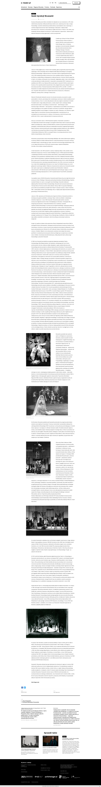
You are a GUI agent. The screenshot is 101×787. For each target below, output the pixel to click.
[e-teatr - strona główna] (26, 3)
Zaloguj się (76, 2)
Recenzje (30, 7)
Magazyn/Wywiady (39, 7)
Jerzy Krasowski (26, 701)
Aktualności (24, 7)
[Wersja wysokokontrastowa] (52, 2)
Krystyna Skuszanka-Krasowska (30, 702)
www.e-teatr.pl (23, 769)
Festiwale (52, 7)
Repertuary (59, 7)
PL (55, 2)
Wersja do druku (41, 19)
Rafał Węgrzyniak (56, 692)
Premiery (47, 7)
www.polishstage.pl (24, 771)
